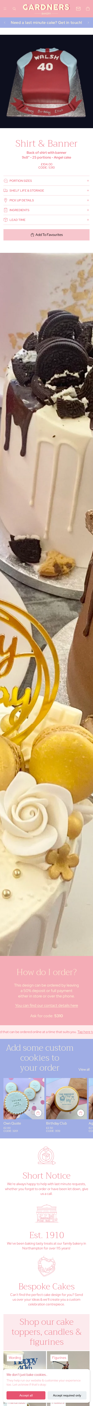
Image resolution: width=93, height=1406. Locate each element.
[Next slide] (88, 22)
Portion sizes (21, 181)
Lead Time (18, 220)
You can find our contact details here (46, 1005)
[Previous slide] (5, 22)
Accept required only (67, 1395)
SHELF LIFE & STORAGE (27, 190)
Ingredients (19, 210)
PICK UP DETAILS (22, 200)
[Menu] (5, 9)
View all (84, 1069)
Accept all (26, 1395)
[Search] (14, 8)
